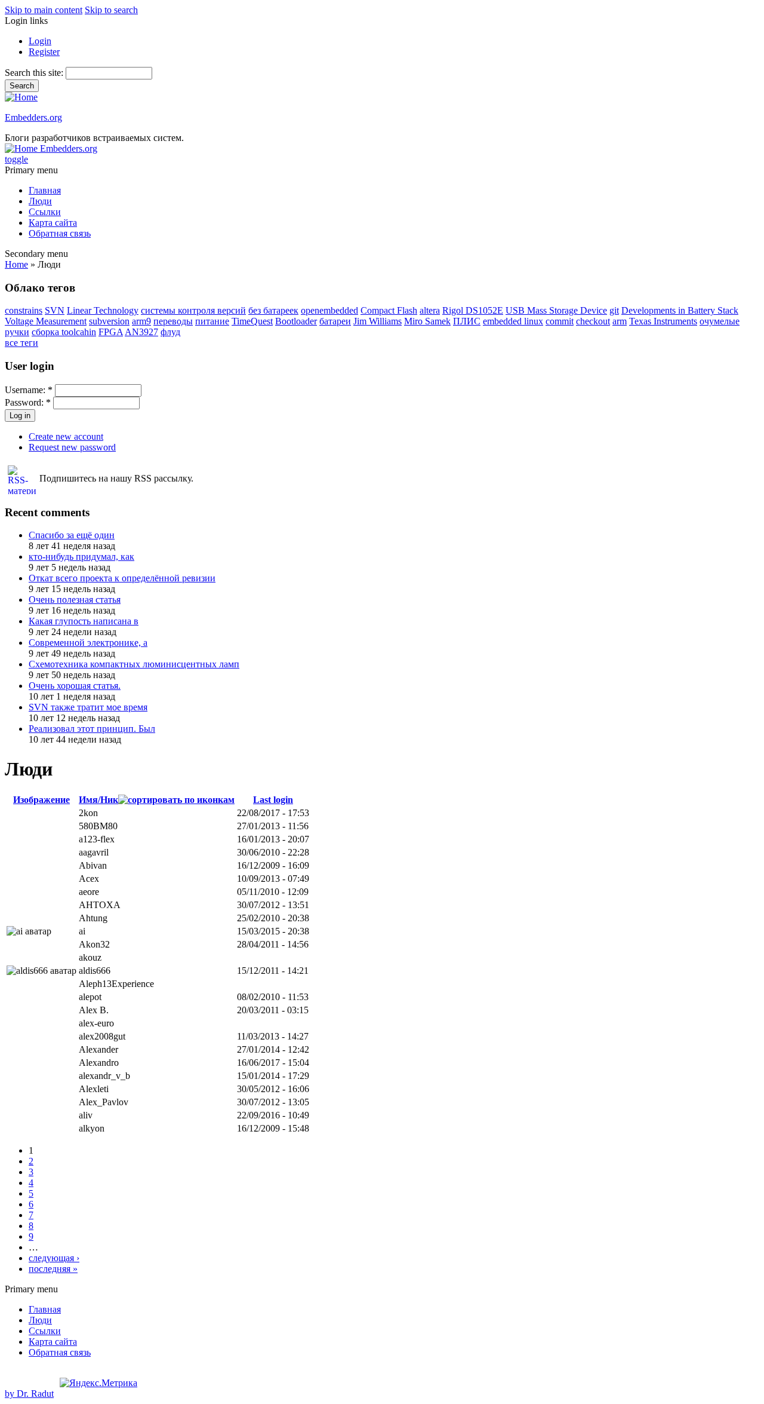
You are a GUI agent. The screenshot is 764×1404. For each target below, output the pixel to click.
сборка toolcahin (64, 332)
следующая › (54, 1258)
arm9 (141, 321)
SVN (54, 310)
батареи (335, 321)
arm (619, 321)
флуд (170, 332)
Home (16, 264)
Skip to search (111, 10)
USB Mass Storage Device (556, 310)
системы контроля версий (193, 310)
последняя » (53, 1269)
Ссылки (45, 212)
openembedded (329, 310)
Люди (40, 201)
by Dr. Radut (29, 1393)
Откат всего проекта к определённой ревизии (122, 578)
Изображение (41, 800)
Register (44, 52)
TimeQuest (252, 321)
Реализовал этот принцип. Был (92, 729)
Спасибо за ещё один (72, 535)
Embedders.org (33, 117)
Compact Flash (389, 310)
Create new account (66, 436)
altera (430, 310)
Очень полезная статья (75, 599)
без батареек (273, 310)
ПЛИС (466, 321)
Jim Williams (377, 321)
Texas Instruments (663, 321)
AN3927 (141, 332)
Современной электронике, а (88, 642)
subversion (109, 321)
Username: (29, 390)
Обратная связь (60, 233)
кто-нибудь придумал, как (81, 556)
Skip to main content (43, 10)
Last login (273, 800)
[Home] (21, 97)
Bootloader (296, 321)
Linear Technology (102, 310)
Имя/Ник (98, 800)
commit (560, 321)
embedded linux (513, 321)
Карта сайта (53, 222)
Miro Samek (427, 321)
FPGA (110, 332)
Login (40, 41)
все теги (21, 343)
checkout (593, 321)
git (614, 310)
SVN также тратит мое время (88, 707)
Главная (45, 190)
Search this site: (35, 73)
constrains (23, 310)
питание (212, 321)
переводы (173, 321)
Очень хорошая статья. (75, 685)
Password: (28, 402)
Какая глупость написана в (83, 621)
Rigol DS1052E (472, 310)
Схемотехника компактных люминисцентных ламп (134, 664)
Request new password (72, 447)
